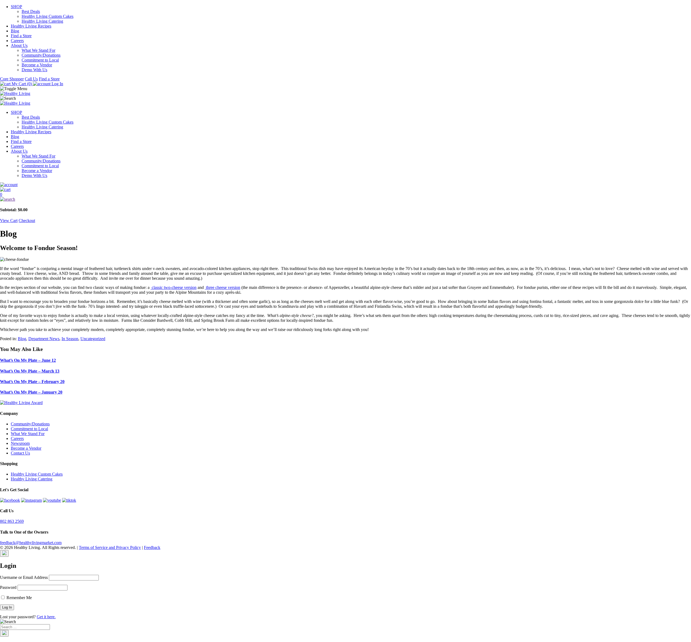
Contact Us (20, 453)
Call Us (31, 79)
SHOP (16, 6)
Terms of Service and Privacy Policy (110, 547)
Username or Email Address (24, 577)
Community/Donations (41, 55)
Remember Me (18, 597)
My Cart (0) (22, 83)
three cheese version (222, 287)
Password (8, 587)
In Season (70, 338)
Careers (17, 40)
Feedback (152, 547)
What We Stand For (38, 50)
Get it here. (46, 616)
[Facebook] (10, 500)
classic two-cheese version (174, 287)
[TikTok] (69, 500)
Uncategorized (92, 338)
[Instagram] (31, 500)
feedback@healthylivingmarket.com (31, 542)
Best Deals (31, 11)
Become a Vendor (37, 65)
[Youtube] (52, 500)
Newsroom (20, 443)
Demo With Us (34, 69)
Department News (43, 338)
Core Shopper (12, 79)
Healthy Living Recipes (31, 26)
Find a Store (21, 35)
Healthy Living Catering (42, 21)
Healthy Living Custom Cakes (47, 16)
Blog (15, 31)
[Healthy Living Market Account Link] (345, 184)
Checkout (27, 220)
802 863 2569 (12, 521)
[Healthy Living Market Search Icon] (345, 199)
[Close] (4, 553)
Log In (56, 83)
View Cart (9, 220)
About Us (19, 45)
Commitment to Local (40, 60)
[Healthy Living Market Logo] (15, 103)
